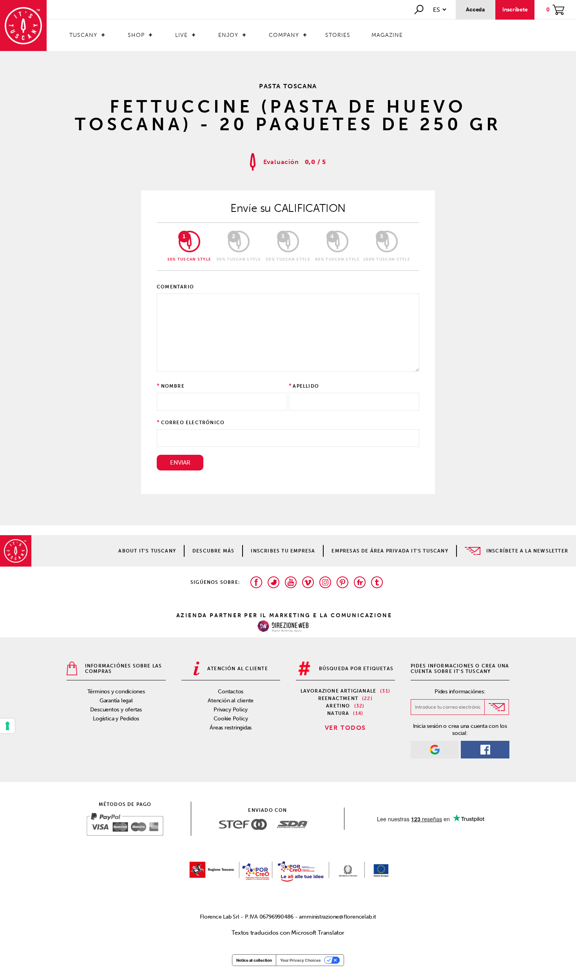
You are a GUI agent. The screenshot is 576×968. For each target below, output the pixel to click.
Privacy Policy (231, 709)
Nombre (173, 386)
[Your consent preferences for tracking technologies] (7, 725)
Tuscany (83, 35)
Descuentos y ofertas (116, 709)
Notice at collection (254, 960)
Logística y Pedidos (116, 718)
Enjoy (228, 35)
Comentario (175, 287)
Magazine (387, 35)
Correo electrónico (193, 422)
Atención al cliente (231, 700)
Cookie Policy (231, 718)
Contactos (230, 691)
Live (181, 35)
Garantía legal (116, 700)
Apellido (306, 386)
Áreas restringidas (231, 727)
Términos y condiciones (116, 691)
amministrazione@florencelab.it (337, 916)
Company (284, 35)
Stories (337, 35)
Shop (136, 35)
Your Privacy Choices (300, 960)
